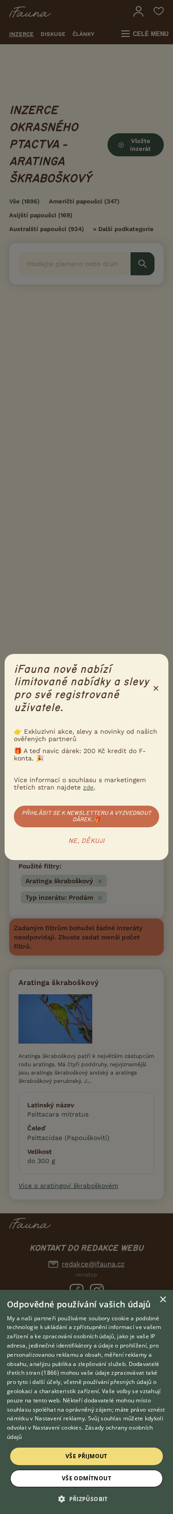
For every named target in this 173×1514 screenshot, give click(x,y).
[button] (86, 1498)
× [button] (162, 1299)
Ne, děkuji (86, 841)
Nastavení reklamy (60, 1418)
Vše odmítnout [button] (86, 1478)
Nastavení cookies (57, 1427)
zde (88, 787)
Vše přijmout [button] (86, 1456)
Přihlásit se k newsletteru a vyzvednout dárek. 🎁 (86, 816)
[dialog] (86, 1402)
